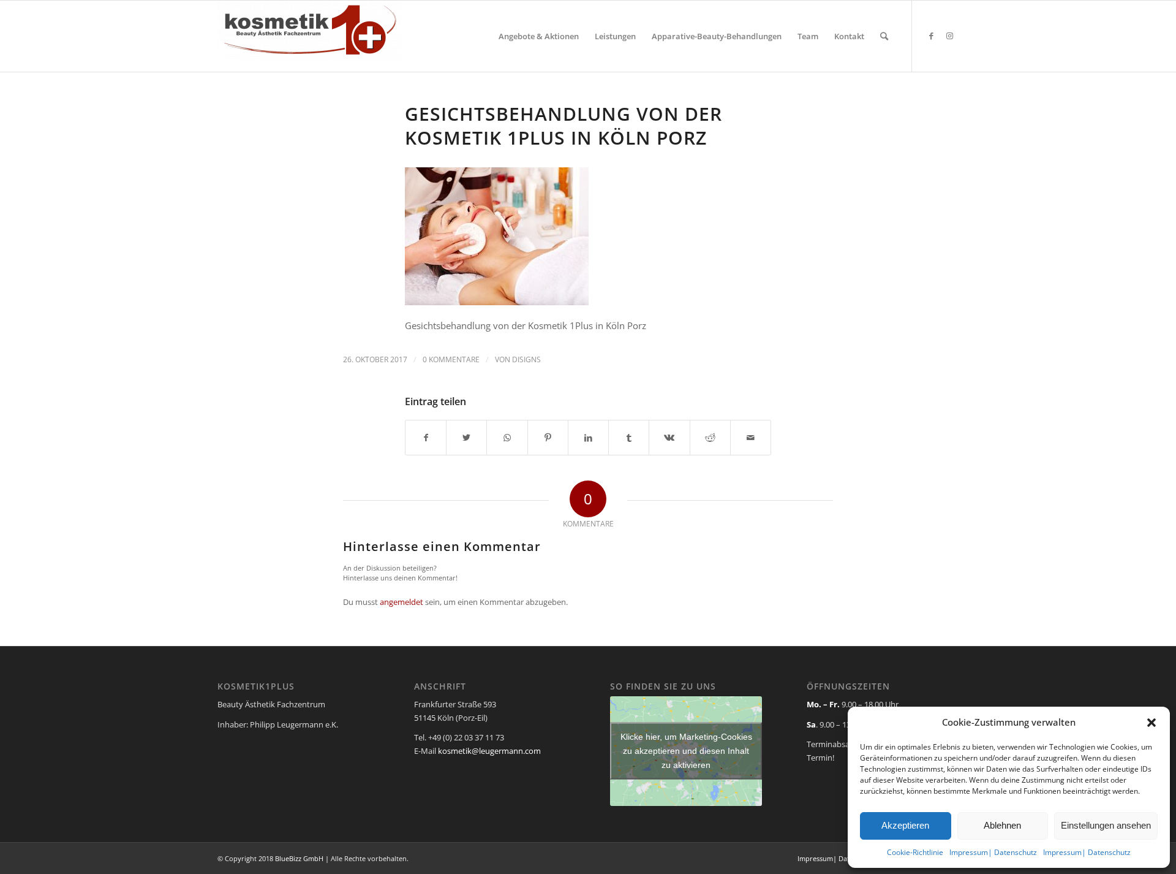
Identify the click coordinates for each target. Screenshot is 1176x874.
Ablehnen (1002, 825)
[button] (1151, 722)
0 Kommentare (451, 359)
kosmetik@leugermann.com (489, 750)
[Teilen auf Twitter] (466, 437)
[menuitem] (539, 36)
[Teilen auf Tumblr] (629, 437)
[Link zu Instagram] (949, 35)
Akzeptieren (905, 825)
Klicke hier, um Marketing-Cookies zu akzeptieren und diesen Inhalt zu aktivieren (686, 751)
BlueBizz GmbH (299, 858)
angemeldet (401, 601)
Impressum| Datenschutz (993, 852)
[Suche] (884, 36)
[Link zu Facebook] (931, 35)
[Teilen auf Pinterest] (548, 437)
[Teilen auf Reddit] (710, 437)
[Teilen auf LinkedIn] (588, 437)
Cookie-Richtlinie (915, 852)
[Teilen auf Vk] (669, 437)
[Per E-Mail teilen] (751, 437)
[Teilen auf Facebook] (425, 437)
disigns (526, 359)
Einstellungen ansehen (1106, 825)
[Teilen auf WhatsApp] (507, 437)
